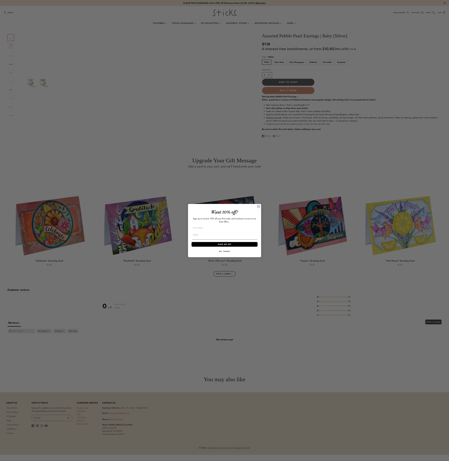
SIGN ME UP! (224, 244)
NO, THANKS (224, 251)
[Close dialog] (258, 206)
